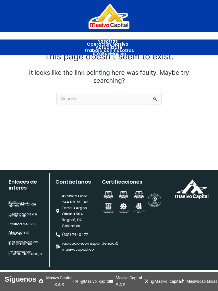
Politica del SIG (22, 224)
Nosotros (107, 41)
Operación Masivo (107, 44)
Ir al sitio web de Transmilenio (23, 242)
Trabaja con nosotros (109, 50)
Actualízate (109, 47)
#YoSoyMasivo (109, 53)
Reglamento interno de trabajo (25, 252)
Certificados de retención (23, 215)
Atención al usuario (19, 233)
